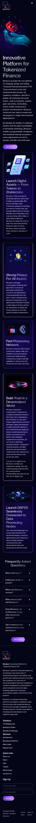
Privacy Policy (23, 814)
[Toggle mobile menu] (32, 3)
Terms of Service (30, 814)
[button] (18, 573)
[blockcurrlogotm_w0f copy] (7, 652)
